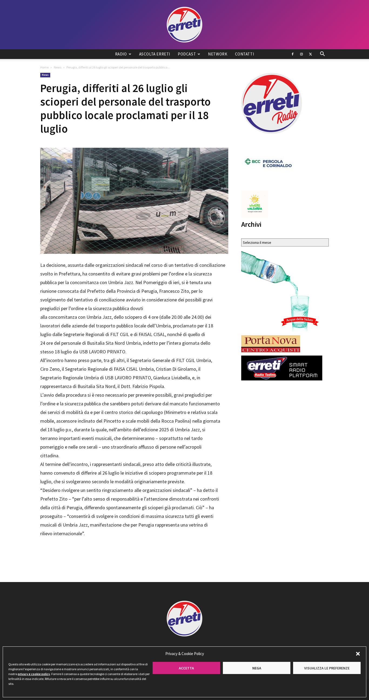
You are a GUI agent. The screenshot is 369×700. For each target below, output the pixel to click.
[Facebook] (293, 54)
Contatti (244, 54)
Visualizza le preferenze (327, 668)
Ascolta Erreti (154, 54)
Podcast (187, 54)
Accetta (186, 668)
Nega (256, 668)
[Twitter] (310, 54)
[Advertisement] (134, 553)
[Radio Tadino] (184, 24)
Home (44, 67)
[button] (358, 653)
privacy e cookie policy (34, 674)
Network (217, 54)
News (57, 67)
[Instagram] (301, 54)
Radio (121, 54)
